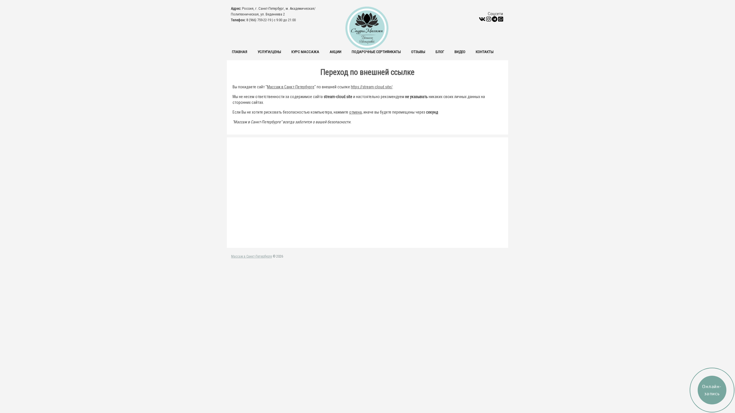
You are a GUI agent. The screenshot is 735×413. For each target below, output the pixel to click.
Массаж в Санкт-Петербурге (290, 87)
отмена (355, 112)
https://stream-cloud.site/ (371, 87)
